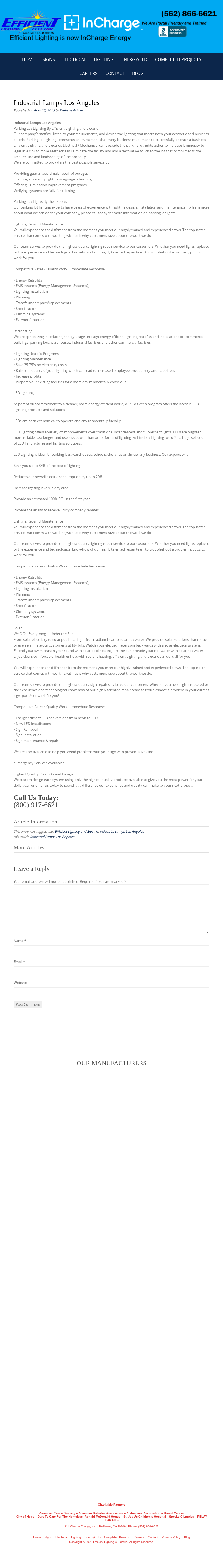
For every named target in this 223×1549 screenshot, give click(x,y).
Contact (115, 73)
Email (19, 961)
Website (20, 982)
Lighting (104, 59)
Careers (88, 73)
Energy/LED (134, 59)
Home (28, 59)
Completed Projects (178, 59)
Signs (48, 59)
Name (20, 940)
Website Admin (71, 110)
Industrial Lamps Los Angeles (122, 831)
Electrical (74, 59)
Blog (138, 73)
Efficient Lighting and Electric (76, 831)
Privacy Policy (171, 1537)
